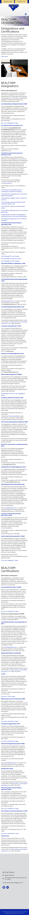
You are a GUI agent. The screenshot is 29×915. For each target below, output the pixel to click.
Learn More (4, 56)
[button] (7, 1)
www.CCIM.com (7, 183)
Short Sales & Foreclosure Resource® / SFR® (14, 811)
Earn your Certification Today (9, 611)
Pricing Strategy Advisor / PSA (10, 724)
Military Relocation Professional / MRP (13, 699)
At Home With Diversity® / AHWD (11, 587)
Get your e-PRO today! (8, 696)
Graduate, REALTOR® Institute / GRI (12, 398)
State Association (14, 416)
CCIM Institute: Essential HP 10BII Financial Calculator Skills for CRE (13, 203)
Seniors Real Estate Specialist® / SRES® (13, 536)
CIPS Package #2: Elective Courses (11, 259)
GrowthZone (21, 913)
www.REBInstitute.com (10, 508)
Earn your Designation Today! (9, 123)
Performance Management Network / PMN (14, 422)
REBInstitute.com (9, 301)
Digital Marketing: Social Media (11, 653)
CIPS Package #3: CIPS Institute (10, 261)
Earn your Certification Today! (10, 808)
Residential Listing (7, 768)
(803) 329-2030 (9, 875)
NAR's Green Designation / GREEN (11, 374)
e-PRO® (3, 674)
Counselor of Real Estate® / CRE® (11, 326)
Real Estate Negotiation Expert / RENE (13, 743)
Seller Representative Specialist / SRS (12, 484)
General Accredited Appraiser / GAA (12, 353)
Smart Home (5, 836)
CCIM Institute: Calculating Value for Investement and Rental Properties (11, 190)
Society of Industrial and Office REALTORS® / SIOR (11, 514)
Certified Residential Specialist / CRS (12, 307)
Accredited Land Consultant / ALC (12, 125)
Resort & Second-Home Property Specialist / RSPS (11, 788)
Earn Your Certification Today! (10, 721)
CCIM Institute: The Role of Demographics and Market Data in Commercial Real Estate (14, 215)
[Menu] (26, 14)
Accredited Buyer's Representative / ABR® (14, 104)
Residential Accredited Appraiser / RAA (13, 467)
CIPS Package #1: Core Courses (10, 256)
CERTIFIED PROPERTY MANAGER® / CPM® (13, 263)
